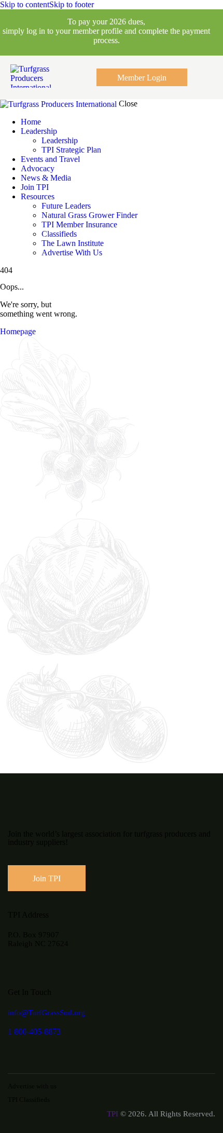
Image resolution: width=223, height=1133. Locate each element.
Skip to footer (71, 4)
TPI (112, 1114)
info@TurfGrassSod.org (46, 1012)
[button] (206, 77)
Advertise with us (32, 1086)
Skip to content (24, 4)
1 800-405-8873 (34, 1031)
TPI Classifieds (29, 1099)
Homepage (18, 331)
